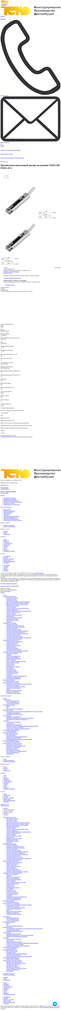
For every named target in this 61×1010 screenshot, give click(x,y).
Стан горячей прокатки (12, 702)
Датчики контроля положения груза (16, 632)
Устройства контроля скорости (14, 638)
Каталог (3, 16)
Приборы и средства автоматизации (13, 502)
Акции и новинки (5, 756)
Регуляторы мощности (12, 653)
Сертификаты (7, 556)
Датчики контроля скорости (14, 634)
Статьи (5, 533)
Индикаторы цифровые (13, 657)
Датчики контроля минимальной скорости (17, 631)
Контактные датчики (9, 503)
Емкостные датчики (12, 599)
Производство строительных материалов (17, 719)
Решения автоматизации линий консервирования (19, 739)
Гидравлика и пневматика (13, 712)
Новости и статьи (5, 764)
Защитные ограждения (12, 648)
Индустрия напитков (12, 734)
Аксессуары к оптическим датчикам (16, 686)
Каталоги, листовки (9, 558)
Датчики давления (11, 607)
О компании (7, 565)
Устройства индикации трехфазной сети (17, 676)
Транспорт (6, 515)
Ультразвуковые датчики (13, 605)
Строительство (7, 513)
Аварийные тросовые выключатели (16, 627)
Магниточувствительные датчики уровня (17, 604)
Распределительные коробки (14, 693)
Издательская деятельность (13, 747)
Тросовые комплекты (12, 624)
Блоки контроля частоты (13, 662)
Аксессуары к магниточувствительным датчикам (19, 684)
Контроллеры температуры (13, 656)
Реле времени (10, 668)
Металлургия (7, 509)
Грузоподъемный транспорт (14, 722)
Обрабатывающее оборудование (15, 714)
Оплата (5, 547)
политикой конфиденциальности (51, 1007)
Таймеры (9, 654)
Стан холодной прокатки (13, 703)
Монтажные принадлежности (14, 690)
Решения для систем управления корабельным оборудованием (22, 726)
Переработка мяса (11, 735)
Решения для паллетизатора (14, 716)
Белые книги (7, 534)
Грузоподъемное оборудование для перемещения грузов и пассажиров (24, 711)
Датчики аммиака (11, 613)
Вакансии (6, 549)
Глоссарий (6, 562)
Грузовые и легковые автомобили (15, 727)
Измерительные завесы (12, 642)
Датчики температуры (12, 609)
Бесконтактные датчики (10, 498)
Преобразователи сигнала (13, 666)
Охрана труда (7, 544)
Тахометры (9, 674)
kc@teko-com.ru (4, 493)
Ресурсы (3, 791)
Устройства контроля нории (14, 677)
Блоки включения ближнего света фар (16, 661)
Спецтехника (10, 723)
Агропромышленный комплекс (11, 516)
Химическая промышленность (11, 519)
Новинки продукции (9, 525)
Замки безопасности (12, 644)
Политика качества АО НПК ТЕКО (10, 586)
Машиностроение (8, 512)
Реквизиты (6, 542)
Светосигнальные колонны (13, 645)
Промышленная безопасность (11, 500)
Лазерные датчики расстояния (14, 617)
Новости (6, 531)
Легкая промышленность (13, 752)
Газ (7, 707)
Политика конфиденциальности (9, 583)
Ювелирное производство (13, 750)
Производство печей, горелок (14, 744)
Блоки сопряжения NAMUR (14, 658)
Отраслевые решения (6, 695)
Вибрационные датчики (13, 620)
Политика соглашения (9, 551)
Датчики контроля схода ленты (14, 636)
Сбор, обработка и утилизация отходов (16, 751)
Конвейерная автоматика (10, 499)
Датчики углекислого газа (13, 612)
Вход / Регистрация (5, 591)
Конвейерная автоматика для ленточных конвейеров (20, 718)
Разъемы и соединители (13, 692)
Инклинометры (10, 616)
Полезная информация (9, 561)
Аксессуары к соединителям (14, 688)
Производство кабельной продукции (16, 746)
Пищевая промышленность (10, 517)
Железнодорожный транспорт (14, 724)
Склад (5, 548)
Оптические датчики (12, 600)
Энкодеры (9, 621)
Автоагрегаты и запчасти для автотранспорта (18, 728)
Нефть (8, 706)
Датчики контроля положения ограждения (17, 633)
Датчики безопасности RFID (14, 649)
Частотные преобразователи (14, 678)
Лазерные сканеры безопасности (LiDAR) (17, 650)
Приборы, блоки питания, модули (15, 625)
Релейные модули (11, 669)
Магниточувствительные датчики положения (18, 601)
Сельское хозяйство (11, 731)
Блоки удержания (11, 660)
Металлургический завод (13, 701)
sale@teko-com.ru (5, 489)
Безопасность (10, 754)
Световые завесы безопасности (14, 641)
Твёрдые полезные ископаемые (14, 708)
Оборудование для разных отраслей (13, 520)
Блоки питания (10, 664)
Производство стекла (12, 748)
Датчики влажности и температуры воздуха (18, 608)
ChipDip (6, 278)
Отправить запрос (10, 285)
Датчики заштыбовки (12, 628)
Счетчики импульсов (12, 673)
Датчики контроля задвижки (14, 629)
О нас (5, 539)
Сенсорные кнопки (11, 670)
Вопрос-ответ (7, 560)
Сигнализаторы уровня (12, 672)
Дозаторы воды (10, 665)
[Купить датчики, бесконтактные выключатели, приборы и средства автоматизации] (30, 15)
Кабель (8, 689)
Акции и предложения (9, 526)
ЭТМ (9, 278)
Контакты (6, 540)
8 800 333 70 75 (4, 485)
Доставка (6, 545)
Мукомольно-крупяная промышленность (17, 736)
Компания (3, 773)
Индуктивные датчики (12, 597)
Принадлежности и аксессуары (11, 504)
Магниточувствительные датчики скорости (18, 603)
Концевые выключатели (13, 681)
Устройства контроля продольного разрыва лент (19, 637)
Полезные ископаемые (9, 511)
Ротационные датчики (12, 619)
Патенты (6, 557)
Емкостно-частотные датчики (14, 615)
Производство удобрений (13, 742)
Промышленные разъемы (13, 685)
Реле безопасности (11, 646)
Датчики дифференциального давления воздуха (19, 611)
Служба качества (8, 543)
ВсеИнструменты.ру (16, 278)
